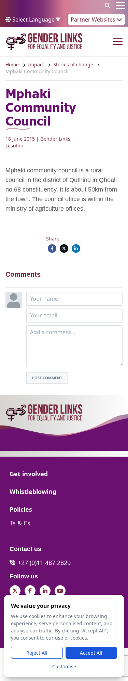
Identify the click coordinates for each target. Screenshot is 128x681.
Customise (64, 666)
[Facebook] (52, 248)
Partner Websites (94, 19)
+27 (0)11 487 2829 (44, 563)
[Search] (107, 5)
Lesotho (14, 145)
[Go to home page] (44, 41)
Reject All (36, 653)
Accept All (91, 653)
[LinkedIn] (76, 248)
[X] (64, 248)
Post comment (47, 377)
